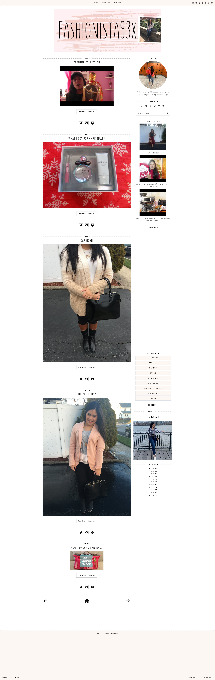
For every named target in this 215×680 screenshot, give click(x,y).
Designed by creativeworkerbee (200, 677)
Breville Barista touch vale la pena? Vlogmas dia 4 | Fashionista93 (153, 219)
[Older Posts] (128, 601)
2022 (153, 474)
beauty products (153, 388)
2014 (153, 495)
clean (153, 398)
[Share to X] (81, 123)
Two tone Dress (153, 153)
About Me (106, 3)
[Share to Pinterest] (92, 123)
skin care (153, 383)
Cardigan (87, 240)
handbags (153, 358)
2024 (153, 468)
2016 (153, 490)
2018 (153, 484)
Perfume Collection (86, 62)
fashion (153, 363)
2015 (153, 492)
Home (96, 3)
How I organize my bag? (87, 547)
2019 (153, 482)
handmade (153, 393)
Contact (117, 3)
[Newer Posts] (45, 601)
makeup (153, 368)
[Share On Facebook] (86, 123)
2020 (153, 479)
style (153, 373)
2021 (153, 476)
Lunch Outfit (153, 416)
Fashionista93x (8, 677)
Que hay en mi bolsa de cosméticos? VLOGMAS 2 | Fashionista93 (153, 185)
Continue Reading (87, 112)
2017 (153, 487)
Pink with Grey (87, 394)
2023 (153, 471)
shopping (153, 378)
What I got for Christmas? (86, 138)
